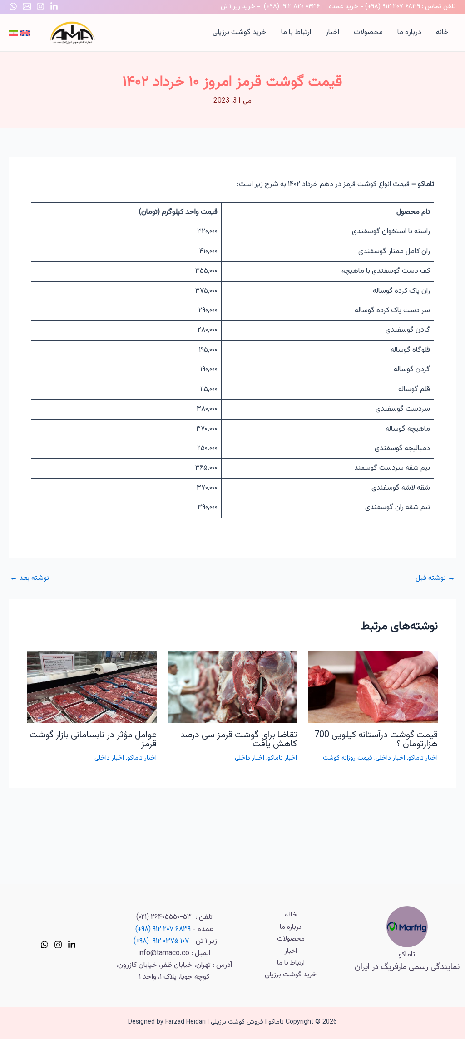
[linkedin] (72, 945)
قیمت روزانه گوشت (347, 758)
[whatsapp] (44, 945)
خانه (442, 32)
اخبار (332, 32)
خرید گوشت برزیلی (240, 32)
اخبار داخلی (390, 758)
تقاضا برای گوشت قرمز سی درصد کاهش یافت (238, 739)
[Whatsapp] (13, 6)
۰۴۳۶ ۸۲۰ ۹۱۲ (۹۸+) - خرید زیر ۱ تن (270, 6)
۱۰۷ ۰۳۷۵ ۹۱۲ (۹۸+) (161, 941)
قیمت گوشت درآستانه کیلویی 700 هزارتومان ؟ (376, 739)
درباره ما (409, 32)
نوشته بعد (29, 578)
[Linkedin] (54, 6)
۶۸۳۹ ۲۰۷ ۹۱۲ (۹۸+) (392, 6)
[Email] (27, 6)
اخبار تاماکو (423, 758)
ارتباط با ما (296, 32)
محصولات (368, 32)
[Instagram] (40, 6)
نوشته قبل (435, 578)
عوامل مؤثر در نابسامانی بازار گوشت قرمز (93, 739)
